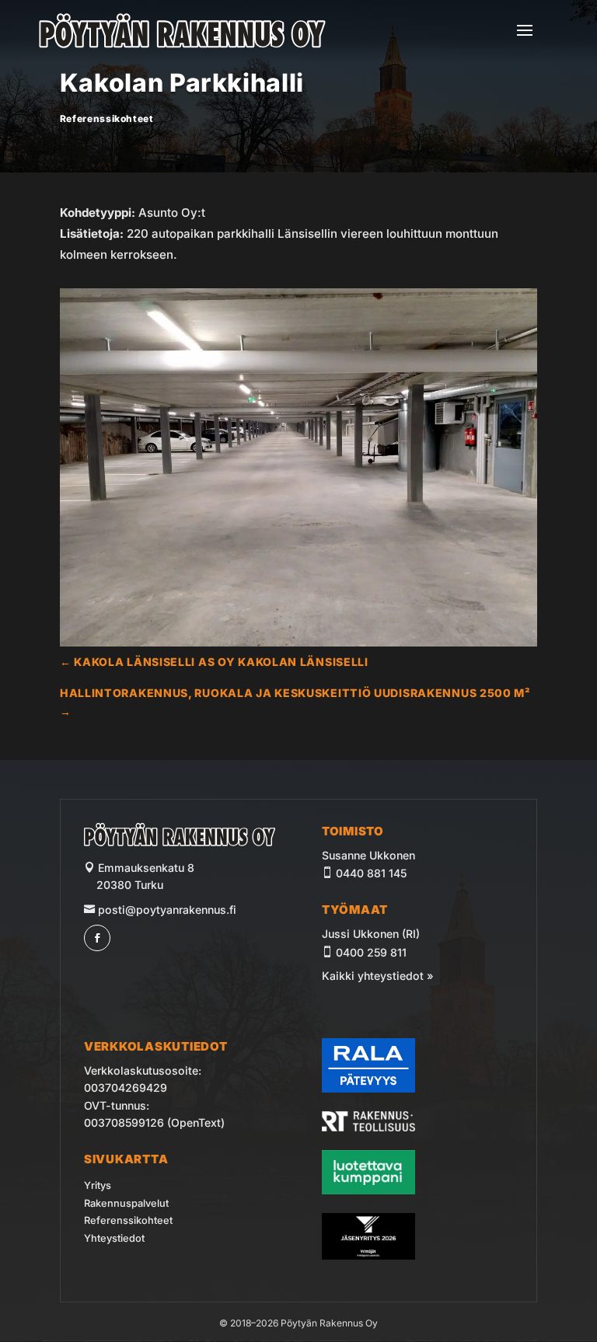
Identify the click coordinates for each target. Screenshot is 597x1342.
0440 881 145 (371, 873)
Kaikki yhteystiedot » (378, 975)
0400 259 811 (371, 952)
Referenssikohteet (107, 118)
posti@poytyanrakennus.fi (165, 909)
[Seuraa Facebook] (97, 938)
